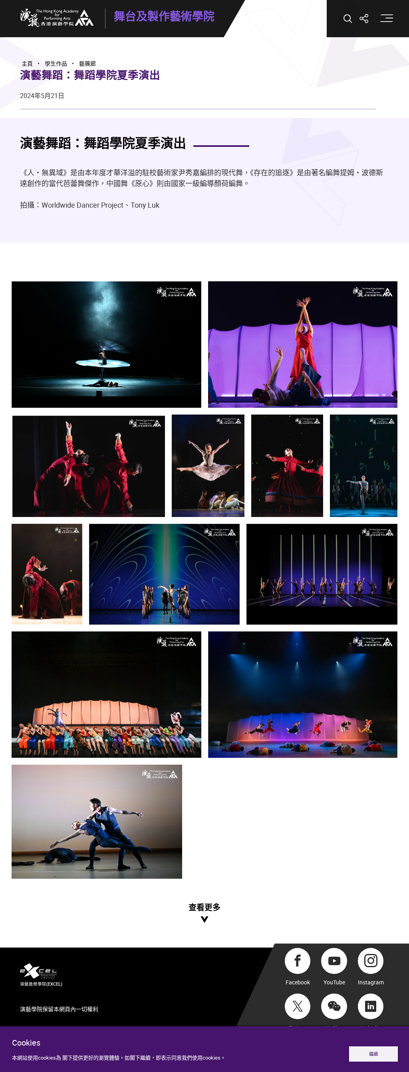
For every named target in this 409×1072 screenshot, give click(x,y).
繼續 (373, 1054)
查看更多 (204, 907)
